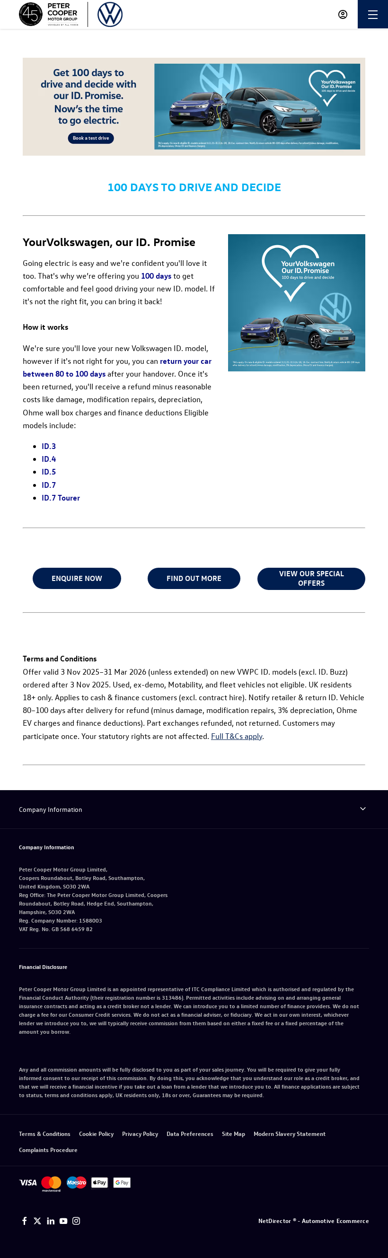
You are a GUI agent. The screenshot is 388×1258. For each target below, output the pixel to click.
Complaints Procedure (48, 1149)
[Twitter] (37, 1221)
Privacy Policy (140, 1133)
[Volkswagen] (110, 14)
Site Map (233, 1133)
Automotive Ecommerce (335, 1220)
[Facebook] (24, 1221)
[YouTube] (63, 1221)
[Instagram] (76, 1221)
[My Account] (343, 14)
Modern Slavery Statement (290, 1133)
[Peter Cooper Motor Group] (48, 14)
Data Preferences (190, 1133)
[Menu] (373, 14)
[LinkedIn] (50, 1221)
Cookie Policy (96, 1133)
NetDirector (275, 1220)
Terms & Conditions (45, 1133)
